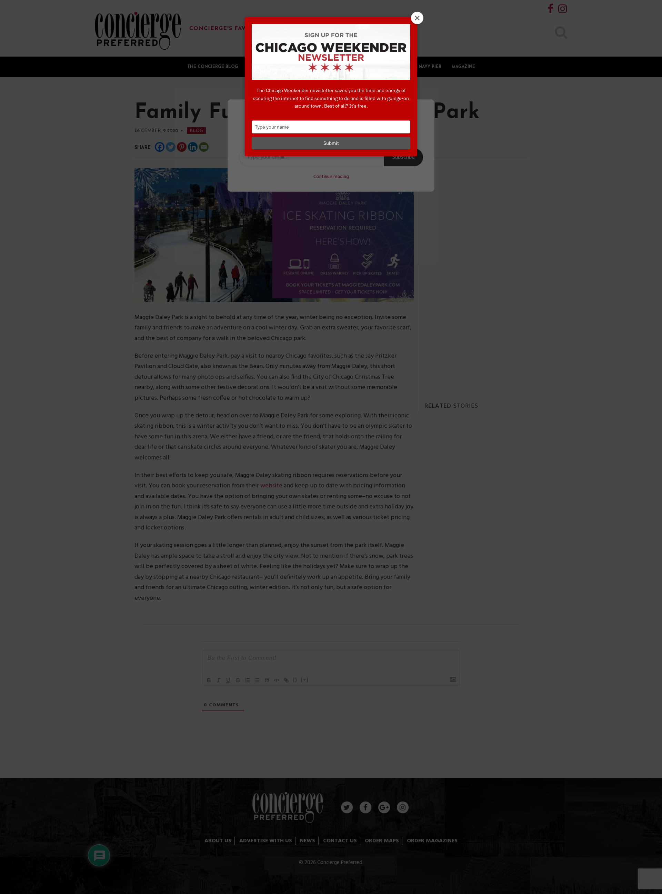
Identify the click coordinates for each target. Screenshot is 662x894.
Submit (331, 143)
